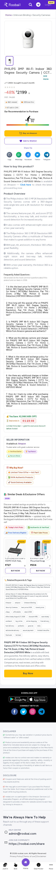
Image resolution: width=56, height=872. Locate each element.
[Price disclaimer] (29, 93)
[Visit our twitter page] (23, 711)
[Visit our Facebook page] (14, 711)
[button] (47, 557)
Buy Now (15, 570)
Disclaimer (41, 856)
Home (8, 15)
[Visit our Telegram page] (41, 711)
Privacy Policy (16, 856)
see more (46, 77)
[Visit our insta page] (32, 711)
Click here (25, 184)
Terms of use (29, 856)
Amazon (22, 443)
